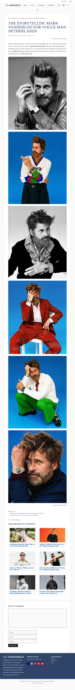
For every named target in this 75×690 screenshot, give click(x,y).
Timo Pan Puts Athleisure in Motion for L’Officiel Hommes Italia (52, 568)
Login (70, 1)
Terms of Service (38, 681)
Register (63, 1)
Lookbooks (51, 5)
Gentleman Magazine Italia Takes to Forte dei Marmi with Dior (22, 545)
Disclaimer (23, 681)
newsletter (38, 659)
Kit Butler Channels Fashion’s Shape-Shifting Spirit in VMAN (20, 592)
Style (31, 5)
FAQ (52, 662)
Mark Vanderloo (26, 44)
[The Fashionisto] (13, 5)
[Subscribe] (64, 5)
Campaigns (41, 5)
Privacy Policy (29, 681)
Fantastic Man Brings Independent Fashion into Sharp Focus (52, 592)
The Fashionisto (13, 35)
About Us (54, 661)
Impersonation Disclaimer (48, 681)
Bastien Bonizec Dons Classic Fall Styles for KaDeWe (24, 515)
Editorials (14, 18)
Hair (58, 5)
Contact (53, 659)
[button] (68, 5)
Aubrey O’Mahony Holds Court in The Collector (22, 568)
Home (25, 5)
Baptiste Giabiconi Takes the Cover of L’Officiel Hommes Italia (52, 545)
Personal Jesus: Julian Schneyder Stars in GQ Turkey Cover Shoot (27, 513)
